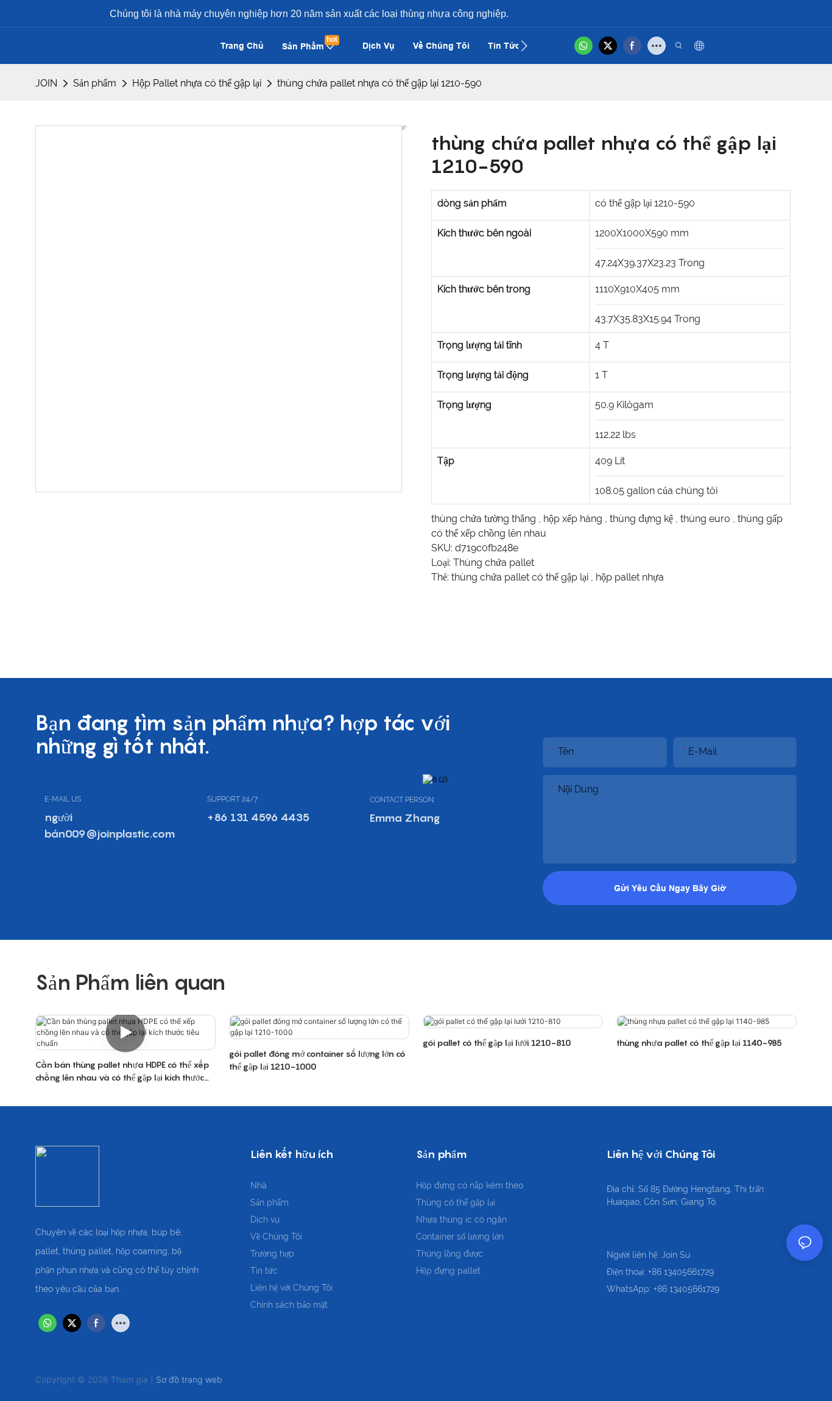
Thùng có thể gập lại (455, 1202)
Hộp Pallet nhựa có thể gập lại (196, 83)
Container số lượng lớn (460, 1236)
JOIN (46, 83)
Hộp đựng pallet (448, 1271)
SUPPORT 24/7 (232, 799)
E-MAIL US (62, 799)
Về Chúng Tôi (276, 1236)
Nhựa (428, 1219)
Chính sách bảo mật (289, 1305)
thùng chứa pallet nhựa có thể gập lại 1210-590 (379, 83)
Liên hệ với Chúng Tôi (291, 1288)
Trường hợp (272, 1253)
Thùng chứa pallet (493, 562)
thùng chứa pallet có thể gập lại (521, 577)
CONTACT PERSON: (402, 800)
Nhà (258, 1185)
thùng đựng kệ (642, 518)
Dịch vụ (265, 1219)
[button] (524, 45)
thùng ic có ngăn (473, 1219)
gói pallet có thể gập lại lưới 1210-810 (497, 1042)
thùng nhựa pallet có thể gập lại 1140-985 (699, 1042)
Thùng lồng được (449, 1253)
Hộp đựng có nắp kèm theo (469, 1185)
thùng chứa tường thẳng (484, 518)
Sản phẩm (94, 83)
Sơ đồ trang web (189, 1379)
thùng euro (706, 518)
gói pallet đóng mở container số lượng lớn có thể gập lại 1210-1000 (317, 1059)
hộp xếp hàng (574, 518)
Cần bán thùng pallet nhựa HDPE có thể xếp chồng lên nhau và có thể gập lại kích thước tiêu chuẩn (122, 1071)
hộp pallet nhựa (630, 577)
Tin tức (264, 1271)
